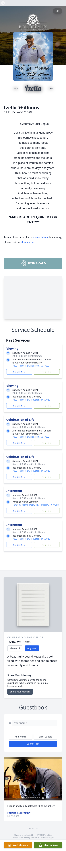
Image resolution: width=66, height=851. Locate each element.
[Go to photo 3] (26, 797)
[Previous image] (7, 778)
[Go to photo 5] (30, 797)
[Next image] (59, 778)
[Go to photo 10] (39, 797)
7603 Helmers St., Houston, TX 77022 (31, 399)
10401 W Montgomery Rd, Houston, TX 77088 (35, 504)
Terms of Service (41, 837)
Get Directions (19, 372)
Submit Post (33, 743)
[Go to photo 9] (37, 797)
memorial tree (41, 237)
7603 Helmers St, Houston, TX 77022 (30, 365)
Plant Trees (46, 372)
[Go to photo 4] (28, 797)
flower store (27, 242)
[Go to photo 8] (35, 797)
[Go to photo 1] (23, 797)
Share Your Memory (20, 691)
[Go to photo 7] (34, 797)
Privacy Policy (24, 837)
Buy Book (32, 648)
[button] (33, 779)
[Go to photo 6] (32, 797)
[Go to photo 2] (24, 797)
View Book (15, 648)
